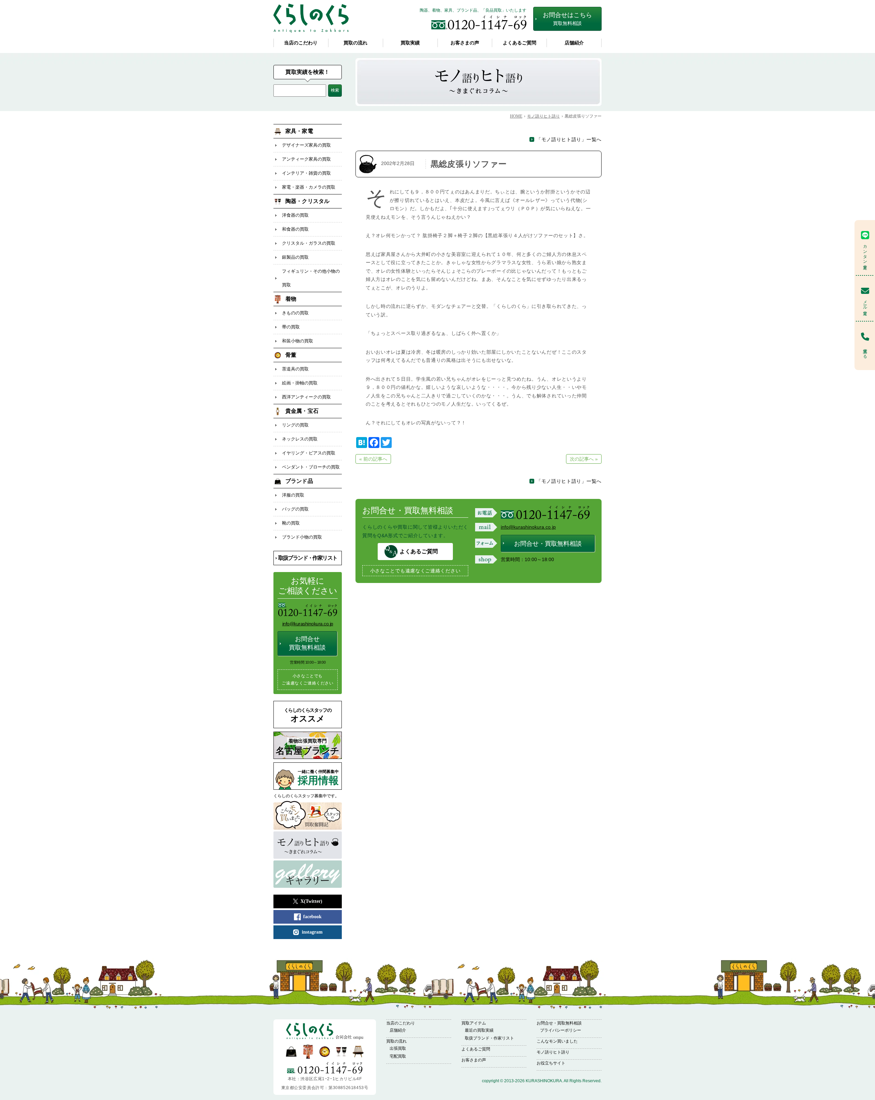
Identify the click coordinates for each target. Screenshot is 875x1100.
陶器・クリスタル (307, 201)
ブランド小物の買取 (302, 537)
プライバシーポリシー (560, 1030)
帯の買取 (291, 326)
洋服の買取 (293, 495)
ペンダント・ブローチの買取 (311, 467)
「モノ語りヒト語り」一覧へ (569, 139)
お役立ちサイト (551, 1063)
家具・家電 (299, 131)
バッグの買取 (295, 509)
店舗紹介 (574, 42)
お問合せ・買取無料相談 (548, 543)
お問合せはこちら (567, 19)
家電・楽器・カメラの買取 (308, 187)
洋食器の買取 (295, 215)
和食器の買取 (295, 229)
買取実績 (410, 42)
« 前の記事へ (373, 459)
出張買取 (398, 1048)
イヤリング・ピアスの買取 (308, 453)
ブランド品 (299, 481)
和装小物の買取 (297, 340)
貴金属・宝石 (302, 411)
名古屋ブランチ (307, 747)
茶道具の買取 (295, 368)
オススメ (308, 715)
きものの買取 (295, 312)
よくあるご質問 (519, 42)
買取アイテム (473, 1023)
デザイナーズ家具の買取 (306, 145)
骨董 (290, 355)
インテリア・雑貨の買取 (306, 173)
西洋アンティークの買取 (306, 396)
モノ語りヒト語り (553, 1052)
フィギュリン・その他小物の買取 (311, 278)
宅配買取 (398, 1056)
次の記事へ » (584, 459)
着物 (290, 299)
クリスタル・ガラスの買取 (308, 243)
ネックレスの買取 (300, 439)
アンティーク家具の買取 (306, 159)
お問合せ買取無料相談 (307, 643)
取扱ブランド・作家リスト (307, 558)
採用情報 (318, 777)
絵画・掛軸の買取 (300, 382)
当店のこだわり (301, 42)
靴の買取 (291, 523)
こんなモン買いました (557, 1041)
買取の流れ (355, 42)
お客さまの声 (464, 42)
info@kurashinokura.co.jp (528, 527)
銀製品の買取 (295, 257)
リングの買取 (295, 424)
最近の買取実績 (479, 1030)
